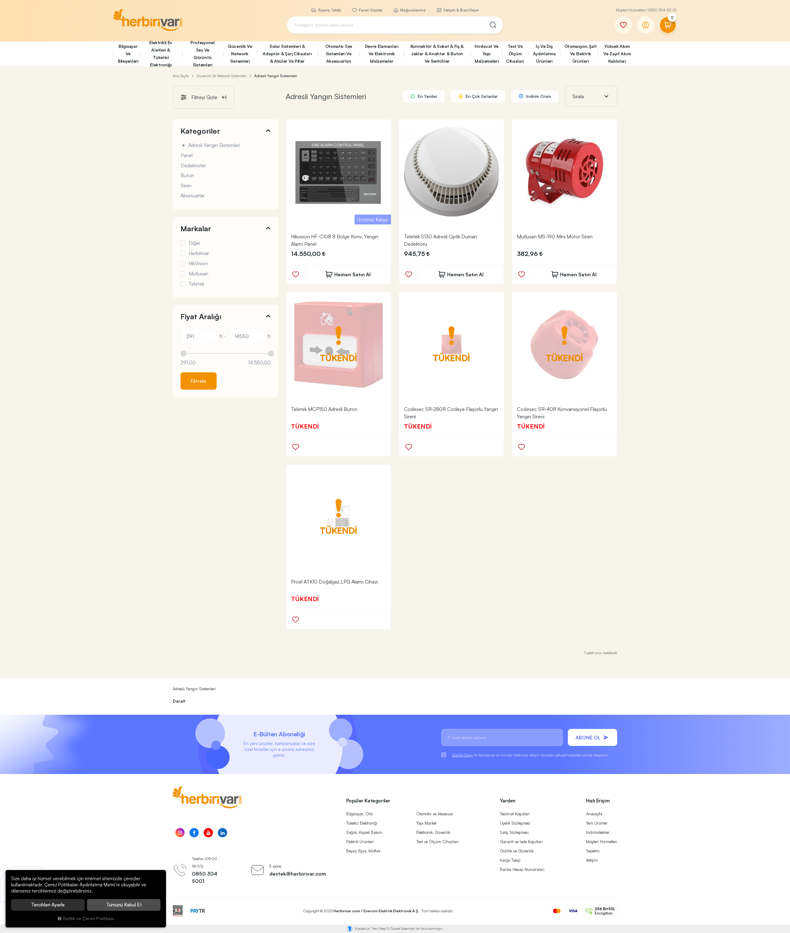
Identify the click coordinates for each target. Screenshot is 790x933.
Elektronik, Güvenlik (433, 832)
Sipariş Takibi (329, 10)
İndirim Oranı (538, 96)
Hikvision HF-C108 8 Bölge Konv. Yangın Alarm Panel (334, 240)
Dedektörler (193, 166)
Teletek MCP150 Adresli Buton (324, 409)
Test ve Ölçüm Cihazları (437, 841)
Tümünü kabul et (124, 905)
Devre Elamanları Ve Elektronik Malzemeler (382, 54)
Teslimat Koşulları (515, 813)
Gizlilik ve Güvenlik (517, 850)
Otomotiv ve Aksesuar (434, 813)
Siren (186, 186)
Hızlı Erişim (597, 800)
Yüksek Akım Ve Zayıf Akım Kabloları (617, 54)
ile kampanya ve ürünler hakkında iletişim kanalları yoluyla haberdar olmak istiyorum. (530, 755)
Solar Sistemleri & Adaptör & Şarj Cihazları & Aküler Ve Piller (287, 54)
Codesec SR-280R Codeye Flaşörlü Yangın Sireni (451, 413)
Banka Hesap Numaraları (522, 869)
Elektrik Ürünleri (360, 841)
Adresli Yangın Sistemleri (213, 145)
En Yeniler (427, 96)
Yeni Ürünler (597, 823)
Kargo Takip (510, 860)
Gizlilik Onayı (462, 755)
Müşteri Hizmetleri (601, 841)
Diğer (194, 243)
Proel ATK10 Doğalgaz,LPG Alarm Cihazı (334, 582)
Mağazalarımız (412, 10)
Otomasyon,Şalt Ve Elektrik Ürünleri (580, 54)
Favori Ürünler (370, 10)
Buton (187, 175)
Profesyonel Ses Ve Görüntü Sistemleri (202, 53)
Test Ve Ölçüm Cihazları (515, 54)
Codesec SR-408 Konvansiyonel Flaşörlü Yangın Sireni (562, 413)
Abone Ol (588, 737)
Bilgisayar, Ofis (359, 813)
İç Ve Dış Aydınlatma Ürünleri (544, 54)
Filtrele (198, 381)
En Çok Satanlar (481, 96)
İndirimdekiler (597, 832)
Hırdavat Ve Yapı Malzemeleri (487, 54)
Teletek (196, 284)
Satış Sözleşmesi (514, 832)
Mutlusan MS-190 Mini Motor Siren (554, 236)
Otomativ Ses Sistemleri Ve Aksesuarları (338, 54)
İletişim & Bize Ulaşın (461, 10)
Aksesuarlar (193, 196)
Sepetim (593, 850)
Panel (187, 155)
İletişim (592, 860)
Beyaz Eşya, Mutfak (363, 850)
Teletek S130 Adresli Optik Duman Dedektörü (440, 240)
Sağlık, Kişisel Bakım (364, 832)
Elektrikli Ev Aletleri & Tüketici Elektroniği (160, 53)
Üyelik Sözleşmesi (515, 823)
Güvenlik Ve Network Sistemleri (240, 54)
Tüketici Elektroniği (361, 823)
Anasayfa (594, 813)
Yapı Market (426, 823)
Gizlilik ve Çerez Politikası (88, 918)
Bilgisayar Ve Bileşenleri (128, 54)
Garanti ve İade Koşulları (521, 841)
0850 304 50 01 (661, 10)
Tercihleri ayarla (47, 905)
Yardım (507, 800)
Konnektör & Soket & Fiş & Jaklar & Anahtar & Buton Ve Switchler (437, 54)
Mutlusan (198, 273)
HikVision (198, 263)
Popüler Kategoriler (368, 800)
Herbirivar (199, 253)
